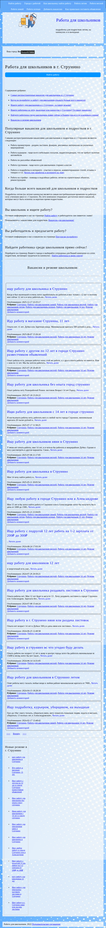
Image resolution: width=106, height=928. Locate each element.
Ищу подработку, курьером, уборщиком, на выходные (48, 707)
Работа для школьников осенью (40, 307)
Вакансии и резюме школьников (26, 120)
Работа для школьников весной (71, 304)
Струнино (21, 304)
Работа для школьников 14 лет (70, 307)
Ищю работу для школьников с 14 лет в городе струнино (50, 412)
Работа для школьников (78, 20)
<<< (8, 734)
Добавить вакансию (52, 9)
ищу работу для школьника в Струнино (37, 289)
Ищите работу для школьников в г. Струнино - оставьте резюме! (41, 105)
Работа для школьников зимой (41, 304)
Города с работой (32, 3)
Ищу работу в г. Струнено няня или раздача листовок (48, 620)
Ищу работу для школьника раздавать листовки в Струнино (53, 590)
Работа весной (96, 3)
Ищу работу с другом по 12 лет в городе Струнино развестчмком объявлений (45, 352)
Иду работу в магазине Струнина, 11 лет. (38, 321)
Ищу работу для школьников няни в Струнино (42, 441)
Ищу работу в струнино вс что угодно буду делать (45, 647)
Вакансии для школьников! (61, 220)
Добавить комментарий (18, 312)
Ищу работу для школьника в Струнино (37, 471)
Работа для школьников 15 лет (70, 517)
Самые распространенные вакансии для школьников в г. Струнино (42, 95)
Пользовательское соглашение (46, 924)
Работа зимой (17, 9)
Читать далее (51, 297)
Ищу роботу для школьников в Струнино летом (43, 677)
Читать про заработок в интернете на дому (44, 172)
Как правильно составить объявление (83, 9)
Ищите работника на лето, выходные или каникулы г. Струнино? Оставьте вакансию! (51, 110)
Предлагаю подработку (66, 237)
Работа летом (80, 3)
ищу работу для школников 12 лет (33, 563)
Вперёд (16, 734)
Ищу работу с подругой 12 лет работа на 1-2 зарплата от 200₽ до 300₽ (19, 865)
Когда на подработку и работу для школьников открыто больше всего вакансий (48, 100)
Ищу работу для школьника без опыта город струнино (48, 384)
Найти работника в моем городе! (67, 255)
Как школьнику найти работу (57, 3)
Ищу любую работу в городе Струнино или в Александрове (52, 498)
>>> (24, 734)
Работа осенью (33, 9)
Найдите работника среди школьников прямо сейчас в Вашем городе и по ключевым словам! (55, 115)
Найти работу (14, 3)
